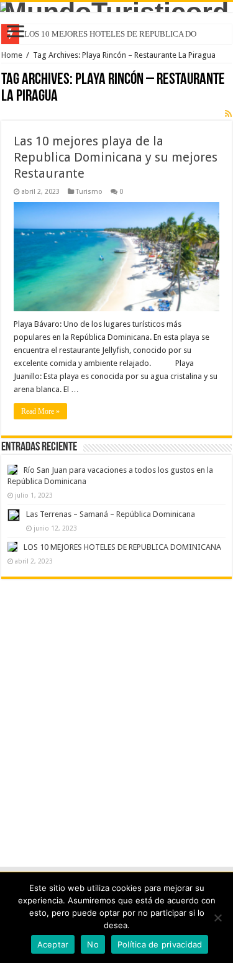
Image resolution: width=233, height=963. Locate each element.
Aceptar (53, 944)
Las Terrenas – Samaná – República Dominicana (110, 514)
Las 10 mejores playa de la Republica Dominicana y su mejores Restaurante (115, 157)
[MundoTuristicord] (116, 7)
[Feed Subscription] (228, 114)
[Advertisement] (116, 711)
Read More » (40, 411)
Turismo (89, 192)
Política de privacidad (160, 944)
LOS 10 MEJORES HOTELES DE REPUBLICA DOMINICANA (122, 547)
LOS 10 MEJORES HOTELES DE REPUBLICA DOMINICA (125, 34)
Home (11, 55)
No (93, 944)
